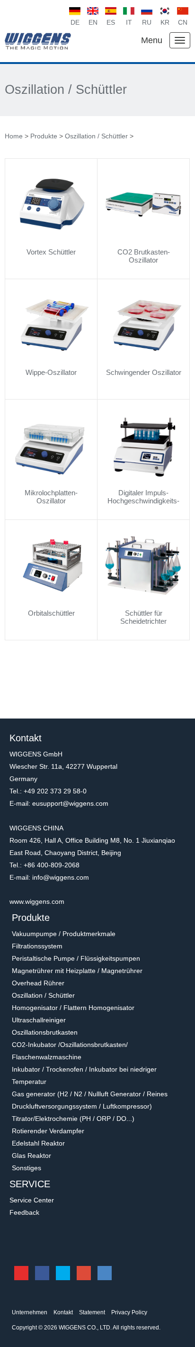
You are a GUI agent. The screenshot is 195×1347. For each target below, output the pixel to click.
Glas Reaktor (31, 1155)
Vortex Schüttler (51, 252)
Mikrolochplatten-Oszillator (51, 497)
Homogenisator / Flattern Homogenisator (73, 1007)
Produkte (43, 136)
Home (14, 136)
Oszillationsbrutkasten (45, 1032)
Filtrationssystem (37, 946)
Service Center (31, 1200)
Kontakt (63, 1312)
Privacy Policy (129, 1312)
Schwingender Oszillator (143, 372)
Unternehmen (29, 1312)
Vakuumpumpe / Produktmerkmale (63, 933)
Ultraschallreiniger (39, 1020)
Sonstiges (26, 1168)
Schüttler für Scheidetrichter (143, 617)
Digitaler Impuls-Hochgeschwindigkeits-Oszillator (143, 500)
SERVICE (29, 1184)
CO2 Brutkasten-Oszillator (143, 256)
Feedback (24, 1212)
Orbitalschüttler (51, 613)
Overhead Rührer (38, 983)
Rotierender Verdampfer (48, 1131)
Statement (92, 1312)
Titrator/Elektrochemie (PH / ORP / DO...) (73, 1118)
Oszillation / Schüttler (66, 90)
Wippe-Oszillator (51, 372)
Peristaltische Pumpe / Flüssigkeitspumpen (76, 958)
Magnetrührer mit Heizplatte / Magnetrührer (77, 970)
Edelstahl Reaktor (38, 1143)
